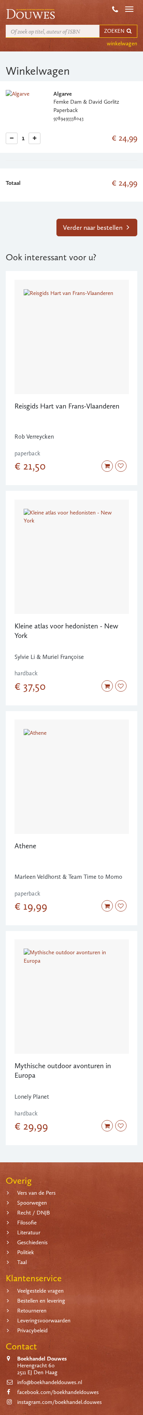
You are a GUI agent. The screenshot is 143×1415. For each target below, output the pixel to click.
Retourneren (32, 1310)
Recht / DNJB (33, 1212)
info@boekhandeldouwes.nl (49, 1382)
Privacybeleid (32, 1330)
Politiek (25, 1252)
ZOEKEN (114, 31)
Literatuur (28, 1232)
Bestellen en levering (41, 1300)
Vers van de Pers (36, 1192)
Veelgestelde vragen (40, 1290)
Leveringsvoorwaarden (44, 1320)
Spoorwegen (32, 1202)
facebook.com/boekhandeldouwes (58, 1392)
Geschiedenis (32, 1242)
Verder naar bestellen (93, 227)
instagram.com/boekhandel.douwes (59, 1402)
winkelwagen (122, 43)
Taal (22, 1262)
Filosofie (27, 1222)
